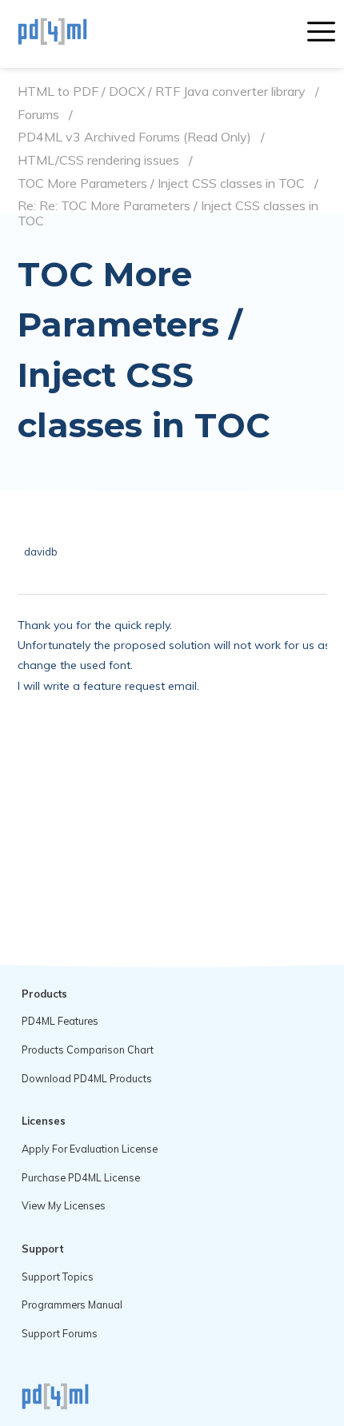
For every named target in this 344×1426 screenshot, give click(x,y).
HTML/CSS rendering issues (98, 160)
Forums (38, 114)
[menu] (321, 34)
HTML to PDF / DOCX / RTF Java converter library (162, 91)
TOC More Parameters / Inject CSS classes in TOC (161, 183)
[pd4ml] (70, 33)
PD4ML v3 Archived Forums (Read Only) (134, 137)
